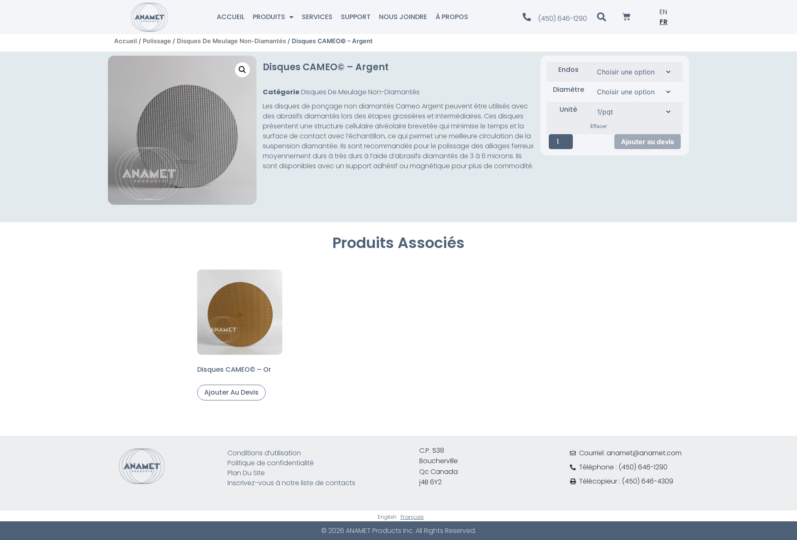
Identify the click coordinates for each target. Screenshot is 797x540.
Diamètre (568, 89)
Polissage (157, 41)
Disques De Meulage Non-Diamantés (231, 41)
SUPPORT (356, 17)
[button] (242, 69)
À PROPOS (451, 17)
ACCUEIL (230, 17)
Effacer (598, 126)
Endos (568, 69)
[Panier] (626, 17)
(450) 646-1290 (562, 18)
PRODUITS (269, 17)
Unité (568, 109)
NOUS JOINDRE (403, 17)
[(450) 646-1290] (527, 17)
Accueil (125, 41)
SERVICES (317, 17)
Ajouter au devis (647, 141)
